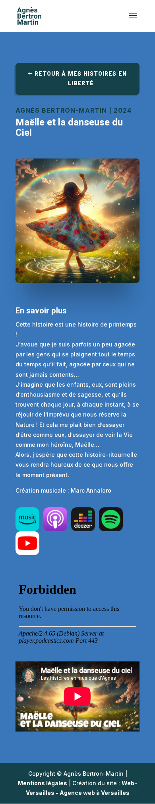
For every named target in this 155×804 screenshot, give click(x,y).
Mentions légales (42, 783)
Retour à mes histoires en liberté (81, 79)
